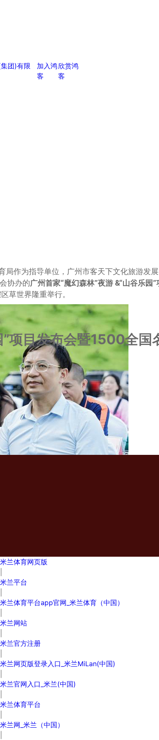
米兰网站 (13, 623)
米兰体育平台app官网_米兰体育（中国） (62, 602)
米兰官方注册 (20, 643)
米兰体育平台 (20, 704)
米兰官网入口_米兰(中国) (38, 684)
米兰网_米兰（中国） (32, 724)
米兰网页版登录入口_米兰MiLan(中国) (57, 663)
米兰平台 (13, 582)
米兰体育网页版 (23, 562)
